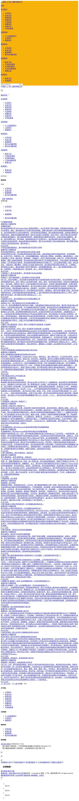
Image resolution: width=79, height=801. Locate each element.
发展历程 (8, 20)
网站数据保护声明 (7, 775)
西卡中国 (11, 771)
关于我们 (4, 9)
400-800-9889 (5, 744)
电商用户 (8, 40)
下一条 (14, 684)
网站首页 (4, 95)
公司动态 (8, 48)
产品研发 (8, 22)
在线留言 (8, 80)
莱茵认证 (8, 71)
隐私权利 (27, 775)
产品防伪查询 (10, 64)
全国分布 (8, 26)
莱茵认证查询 (56, 762)
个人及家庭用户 (10, 36)
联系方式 (8, 78)
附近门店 (8, 62)
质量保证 (8, 24)
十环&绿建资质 (10, 68)
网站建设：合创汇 (37, 775)
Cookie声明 (19, 775)
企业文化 (8, 15)
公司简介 (8, 13)
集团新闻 (8, 52)
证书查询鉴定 (10, 66)
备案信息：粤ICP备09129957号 (12, 773)
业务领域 (4, 32)
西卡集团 (4, 771)
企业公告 (8, 50)
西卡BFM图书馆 (11, 54)
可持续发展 (9, 28)
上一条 (3, 684)
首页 (2, 5)
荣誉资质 (8, 17)
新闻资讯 (4, 44)
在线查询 (4, 58)
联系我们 (4, 74)
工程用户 (8, 38)
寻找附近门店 (6, 762)
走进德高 (4, 99)
